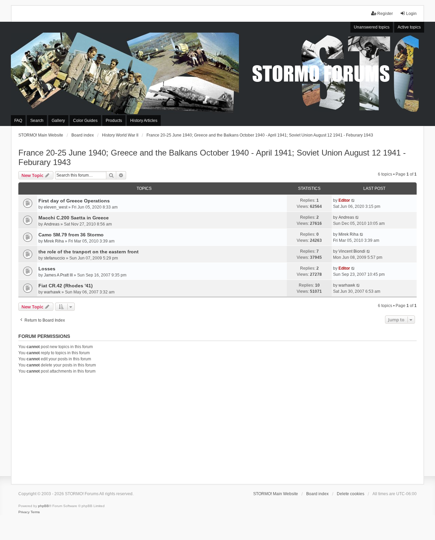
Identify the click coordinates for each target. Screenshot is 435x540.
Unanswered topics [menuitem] (371, 27)
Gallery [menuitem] (58, 120)
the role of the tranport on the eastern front (88, 251)
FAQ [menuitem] (18, 120)
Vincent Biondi (351, 251)
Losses (46, 268)
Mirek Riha (54, 241)
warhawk (52, 292)
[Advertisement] (217, 427)
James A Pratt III (58, 275)
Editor (344, 200)
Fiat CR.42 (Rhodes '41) (65, 285)
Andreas (51, 224)
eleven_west (55, 207)
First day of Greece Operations (74, 200)
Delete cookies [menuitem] (350, 493)
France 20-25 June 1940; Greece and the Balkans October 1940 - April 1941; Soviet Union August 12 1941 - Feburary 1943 (212, 157)
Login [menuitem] (411, 13)
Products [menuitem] (114, 120)
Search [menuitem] (37, 120)
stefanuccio (54, 258)
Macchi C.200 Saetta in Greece (73, 217)
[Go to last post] (353, 200)
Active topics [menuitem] (409, 27)
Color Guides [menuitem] (85, 120)
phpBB (43, 506)
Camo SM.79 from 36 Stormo (71, 234)
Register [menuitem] (385, 13)
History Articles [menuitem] (143, 120)
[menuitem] (24, 512)
